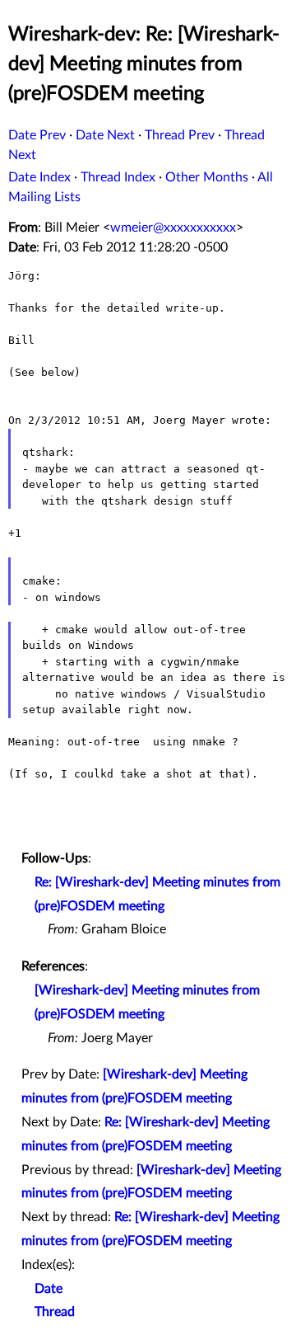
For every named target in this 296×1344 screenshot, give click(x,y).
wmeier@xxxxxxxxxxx (173, 227)
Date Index (39, 177)
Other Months (206, 177)
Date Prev (37, 135)
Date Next (105, 135)
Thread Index (118, 177)
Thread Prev (180, 135)
